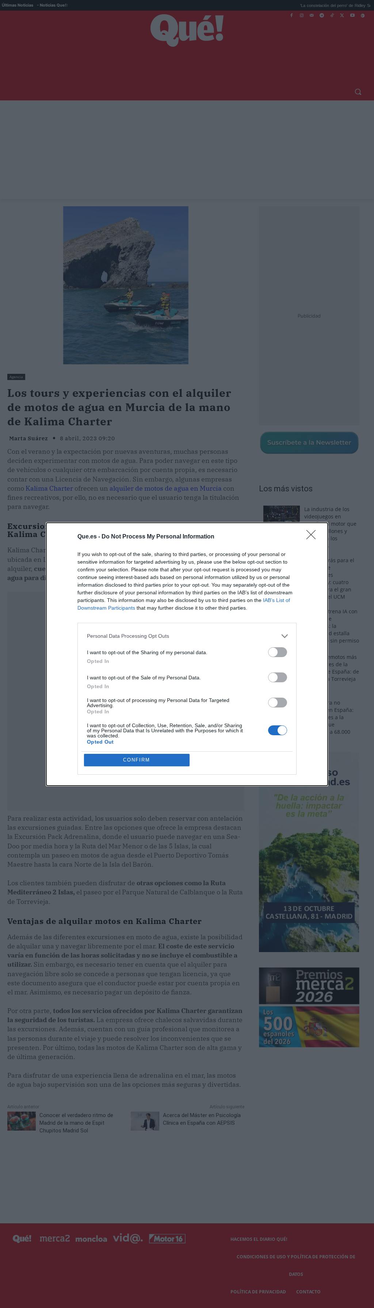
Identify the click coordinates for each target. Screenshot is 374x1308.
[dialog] (187, 654)
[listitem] (187, 636)
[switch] (277, 652)
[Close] (313, 537)
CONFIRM (136, 760)
